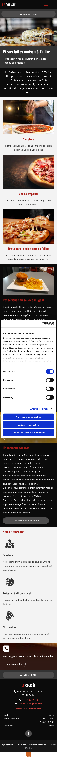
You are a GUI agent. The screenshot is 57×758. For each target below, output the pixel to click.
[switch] (50, 380)
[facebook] (28, 733)
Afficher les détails (39, 408)
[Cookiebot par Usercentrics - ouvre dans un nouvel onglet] (42, 323)
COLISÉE (9, 4)
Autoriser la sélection (28, 425)
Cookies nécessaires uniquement (29, 432)
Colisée (28, 685)
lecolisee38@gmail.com (30, 703)
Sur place (28, 139)
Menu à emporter (28, 194)
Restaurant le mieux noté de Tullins (28, 248)
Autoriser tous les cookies (28, 417)
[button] (28, 14)
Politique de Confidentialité (28, 708)
